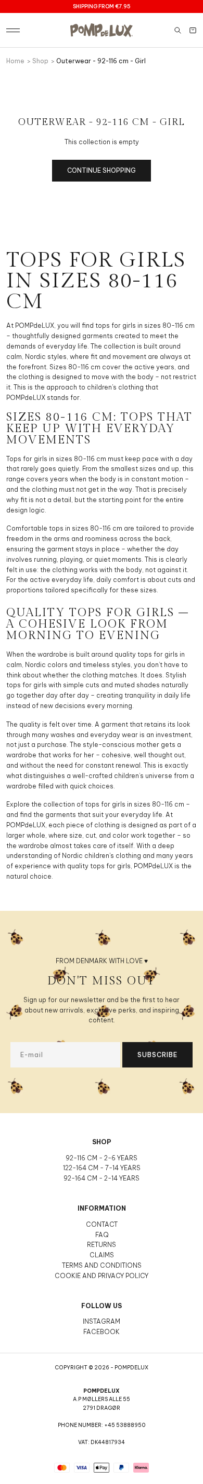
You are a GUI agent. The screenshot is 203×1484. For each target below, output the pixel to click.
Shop (40, 61)
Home (15, 61)
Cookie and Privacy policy (101, 1276)
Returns (101, 1245)
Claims (102, 1255)
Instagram (101, 1321)
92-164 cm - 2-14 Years (101, 1178)
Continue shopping (101, 170)
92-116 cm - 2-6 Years (101, 1158)
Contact (102, 1224)
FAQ (101, 1235)
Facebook (101, 1332)
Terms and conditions (102, 1265)
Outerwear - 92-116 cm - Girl (101, 61)
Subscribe (157, 1055)
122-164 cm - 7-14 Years (102, 1168)
